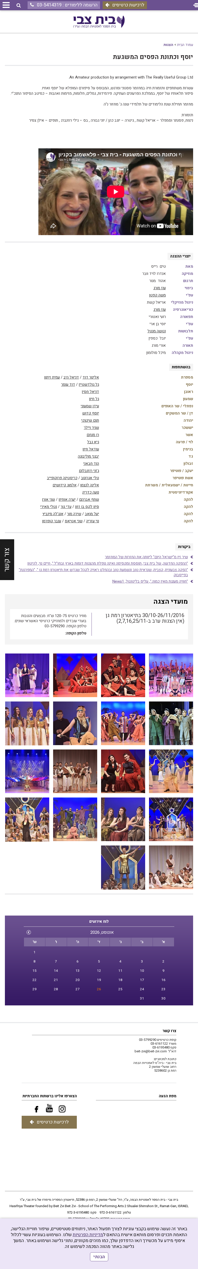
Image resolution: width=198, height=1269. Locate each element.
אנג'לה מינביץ (52, 514)
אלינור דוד (90, 377)
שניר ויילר (91, 427)
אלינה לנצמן (89, 485)
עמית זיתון (52, 377)
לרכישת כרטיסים (128, 5)
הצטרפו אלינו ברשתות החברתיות (49, 1096)
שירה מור (74, 514)
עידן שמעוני (90, 406)
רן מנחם (93, 435)
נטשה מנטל (156, 331)
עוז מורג (159, 288)
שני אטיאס (73, 521)
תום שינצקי (90, 420)
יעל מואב (92, 514)
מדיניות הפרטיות (88, 1235)
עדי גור (66, 506)
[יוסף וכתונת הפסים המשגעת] (27, 675)
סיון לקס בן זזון (87, 506)
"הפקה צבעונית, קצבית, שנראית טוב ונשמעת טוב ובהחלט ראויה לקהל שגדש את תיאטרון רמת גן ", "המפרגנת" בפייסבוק (103, 572)
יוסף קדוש (90, 413)
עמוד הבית (185, 44)
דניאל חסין (90, 392)
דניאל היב (71, 377)
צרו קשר (169, 1031)
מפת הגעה (167, 1096)
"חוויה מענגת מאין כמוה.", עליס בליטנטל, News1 (150, 581)
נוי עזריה (92, 521)
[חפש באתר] (18, 5)
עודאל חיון (90, 449)
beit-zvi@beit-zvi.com (151, 1051)
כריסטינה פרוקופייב (62, 478)
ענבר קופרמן (51, 521)
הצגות (168, 44)
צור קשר (7, 560)
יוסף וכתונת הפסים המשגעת (153, 57)
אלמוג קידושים (65, 485)
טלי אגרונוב (90, 478)
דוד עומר (68, 384)
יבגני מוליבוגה (88, 456)
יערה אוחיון (67, 499)
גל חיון (94, 399)
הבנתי (99, 1257)
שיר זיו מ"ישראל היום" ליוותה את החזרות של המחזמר (146, 557)
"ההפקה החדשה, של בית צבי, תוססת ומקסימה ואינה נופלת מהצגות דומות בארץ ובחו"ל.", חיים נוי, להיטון (107, 563)
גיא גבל (93, 442)
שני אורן (48, 499)
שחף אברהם (89, 499)
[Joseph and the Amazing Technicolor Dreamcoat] (171, 675)
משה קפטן (157, 295)
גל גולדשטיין (89, 384)
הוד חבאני (91, 463)
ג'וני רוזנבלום (89, 471)
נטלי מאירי (48, 506)
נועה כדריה (90, 492)
